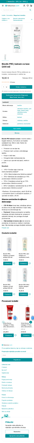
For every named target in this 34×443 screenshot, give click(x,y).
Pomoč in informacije (8, 397)
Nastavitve (17, 431)
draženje (20, 114)
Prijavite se (17, 359)
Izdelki (4, 15)
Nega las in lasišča (19, 15)
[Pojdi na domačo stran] (12, 6)
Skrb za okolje (6, 411)
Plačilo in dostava (7, 382)
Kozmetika (10, 15)
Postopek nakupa (7, 385)
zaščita (25, 120)
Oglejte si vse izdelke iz (13, 19)
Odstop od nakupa (7, 391)
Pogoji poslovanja (7, 379)
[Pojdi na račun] (24, 6)
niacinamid (27, 123)
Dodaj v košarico (21, 87)
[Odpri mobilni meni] (3, 6)
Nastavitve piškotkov (8, 408)
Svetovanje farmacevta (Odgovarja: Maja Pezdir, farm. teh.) (17, 96)
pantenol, (20, 123)
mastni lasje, (25, 110)
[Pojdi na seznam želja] (28, 6)
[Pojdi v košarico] (31, 6)
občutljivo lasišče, (23, 108)
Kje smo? (4, 370)
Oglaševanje (5, 373)
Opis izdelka (17, 128)
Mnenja (17, 133)
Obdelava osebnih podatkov (10, 403)
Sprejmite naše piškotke (17, 436)
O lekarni (4, 367)
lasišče (19, 105)
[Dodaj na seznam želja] (14, 263)
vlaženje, (20, 120)
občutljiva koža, (22, 112)
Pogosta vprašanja (7, 400)
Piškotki (4, 406)
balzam (19, 117)
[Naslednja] (30, 322)
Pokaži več (5, 228)
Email (4, 355)
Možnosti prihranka (7, 388)
